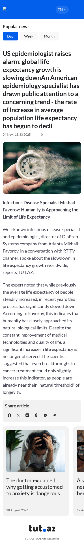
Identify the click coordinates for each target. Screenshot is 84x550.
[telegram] (54, 415)
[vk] (27, 415)
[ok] (36, 415)
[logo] (16, 9)
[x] (18, 415)
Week (28, 36)
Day (10, 36)
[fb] (9, 415)
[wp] (45, 415)
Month (49, 36)
